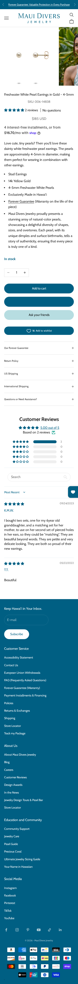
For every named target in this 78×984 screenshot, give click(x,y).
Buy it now (39, 302)
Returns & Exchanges (17, 710)
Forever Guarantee (21, 201)
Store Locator (12, 726)
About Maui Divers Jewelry (20, 754)
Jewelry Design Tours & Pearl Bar (23, 800)
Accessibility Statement (18, 657)
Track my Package (14, 733)
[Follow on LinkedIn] (60, 930)
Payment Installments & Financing (25, 695)
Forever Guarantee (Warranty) (22, 688)
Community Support (17, 829)
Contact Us (11, 665)
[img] (14, 504)
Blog (7, 762)
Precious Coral (12, 851)
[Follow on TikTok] (49, 930)
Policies (8, 703)
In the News (11, 792)
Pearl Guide (11, 844)
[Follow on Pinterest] (28, 930)
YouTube (9, 918)
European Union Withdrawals (22, 673)
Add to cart (39, 288)
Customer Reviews (15, 777)
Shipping (9, 718)
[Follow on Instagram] (17, 930)
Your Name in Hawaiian (18, 867)
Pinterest (9, 903)
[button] (14, 110)
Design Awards (13, 785)
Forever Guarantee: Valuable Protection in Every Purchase (39, 4)
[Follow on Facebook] (6, 930)
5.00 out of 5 (49, 428)
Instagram (10, 888)
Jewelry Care (11, 836)
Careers (8, 770)
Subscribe (16, 634)
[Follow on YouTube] (39, 930)
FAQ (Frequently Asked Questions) (25, 680)
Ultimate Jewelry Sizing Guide (22, 859)
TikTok (7, 911)
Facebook (10, 895)
